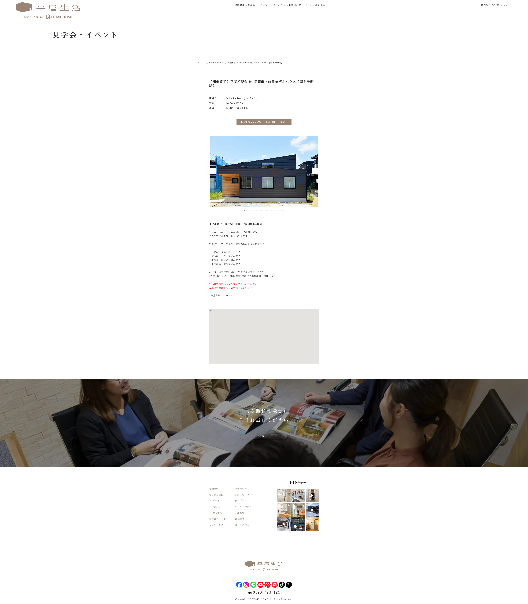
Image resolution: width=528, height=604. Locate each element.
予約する (264, 436)
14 (276, 210)
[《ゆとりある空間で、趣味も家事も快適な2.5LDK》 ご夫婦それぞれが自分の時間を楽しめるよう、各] (284, 495)
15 (278, 210)
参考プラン (241, 501)
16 (281, 210)
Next (315, 171)
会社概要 (320, 5)
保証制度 (239, 513)
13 (273, 210)
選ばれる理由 (216, 495)
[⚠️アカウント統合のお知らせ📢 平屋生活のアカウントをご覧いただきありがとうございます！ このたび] (298, 524)
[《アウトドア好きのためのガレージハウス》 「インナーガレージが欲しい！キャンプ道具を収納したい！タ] (284, 524)
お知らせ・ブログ (244, 495)
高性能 (216, 507)
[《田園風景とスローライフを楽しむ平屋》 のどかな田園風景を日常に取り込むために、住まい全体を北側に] (298, 510)
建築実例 (239, 5)
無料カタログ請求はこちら (495, 5)
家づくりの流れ (243, 507)
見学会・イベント (257, 5)
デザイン (217, 501)
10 (266, 210)
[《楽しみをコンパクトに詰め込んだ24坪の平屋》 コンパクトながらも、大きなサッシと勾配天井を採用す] (312, 495)
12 (271, 210)
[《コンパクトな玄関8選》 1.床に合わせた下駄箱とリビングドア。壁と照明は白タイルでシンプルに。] (312, 524)
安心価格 (217, 513)
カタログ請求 (242, 525)
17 (283, 210)
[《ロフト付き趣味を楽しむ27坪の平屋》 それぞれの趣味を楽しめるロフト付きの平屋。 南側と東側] (298, 495)
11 (269, 210)
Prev (213, 171)
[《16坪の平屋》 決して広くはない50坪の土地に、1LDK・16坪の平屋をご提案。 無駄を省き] (312, 510)
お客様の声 (295, 5)
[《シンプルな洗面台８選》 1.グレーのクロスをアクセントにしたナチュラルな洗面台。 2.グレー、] (284, 510)
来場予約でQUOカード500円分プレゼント (264, 122)
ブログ (308, 5)
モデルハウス (278, 5)
